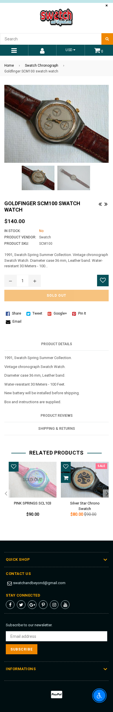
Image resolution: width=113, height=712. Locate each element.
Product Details (56, 344)
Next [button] (107, 493)
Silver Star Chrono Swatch (85, 505)
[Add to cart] (66, 478)
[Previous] (100, 203)
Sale (101, 466)
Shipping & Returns (56, 429)
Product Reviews (57, 416)
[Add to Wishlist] (103, 280)
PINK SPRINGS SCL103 (32, 503)
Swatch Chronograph (41, 65)
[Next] (106, 203)
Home (9, 65)
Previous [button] (5, 493)
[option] (30, 494)
